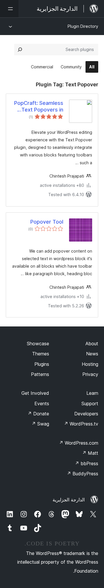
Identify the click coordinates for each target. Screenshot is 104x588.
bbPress (86, 463)
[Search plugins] (20, 49)
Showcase (38, 343)
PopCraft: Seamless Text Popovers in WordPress (38, 106)
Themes (40, 354)
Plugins (41, 364)
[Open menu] (9, 8)
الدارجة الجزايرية (69, 500)
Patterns (40, 374)
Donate (38, 414)
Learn (92, 393)
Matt (90, 453)
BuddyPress (82, 473)
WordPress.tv (81, 424)
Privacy (90, 374)
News (92, 354)
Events (41, 403)
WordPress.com (78, 443)
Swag (40, 424)
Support (89, 403)
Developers (86, 414)
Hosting (90, 364)
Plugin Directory (83, 26)
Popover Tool (46, 222)
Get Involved (35, 393)
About (92, 343)
